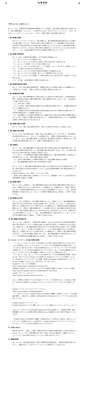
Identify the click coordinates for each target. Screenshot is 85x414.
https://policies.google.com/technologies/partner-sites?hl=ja (35, 271)
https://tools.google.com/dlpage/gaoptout (28, 291)
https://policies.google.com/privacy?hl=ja (28, 275)
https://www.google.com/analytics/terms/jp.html (30, 266)
